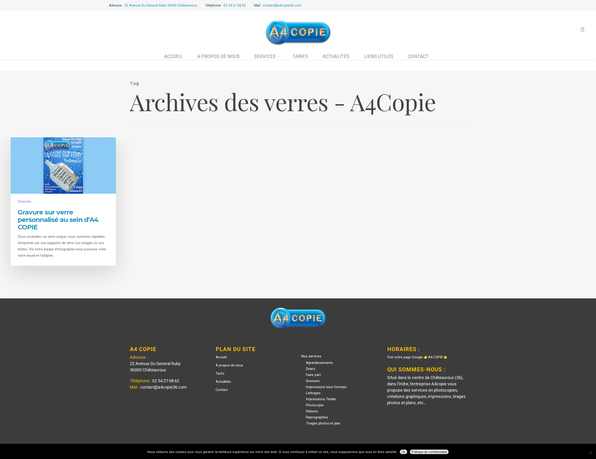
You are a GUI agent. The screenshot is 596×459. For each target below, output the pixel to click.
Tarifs (300, 56)
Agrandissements (319, 363)
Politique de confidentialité (429, 452)
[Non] (590, 452)
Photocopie (315, 405)
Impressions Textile (321, 399)
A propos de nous (218, 56)
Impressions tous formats (326, 387)
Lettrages (313, 393)
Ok (404, 452)
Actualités (335, 56)
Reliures (312, 411)
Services (265, 56)
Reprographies (317, 417)
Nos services (311, 356)
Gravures (24, 201)
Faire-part (313, 375)
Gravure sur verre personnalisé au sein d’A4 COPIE (58, 219)
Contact (418, 56)
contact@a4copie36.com (163, 387)
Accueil (173, 56)
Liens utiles (378, 56)
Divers (310, 369)
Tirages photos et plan (323, 423)
